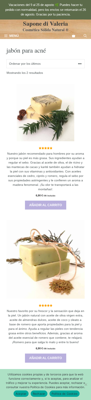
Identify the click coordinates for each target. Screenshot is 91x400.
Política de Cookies (65, 393)
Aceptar (21, 393)
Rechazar (39, 393)
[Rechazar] (86, 384)
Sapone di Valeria (45, 23)
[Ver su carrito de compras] (73, 36)
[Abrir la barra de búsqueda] (85, 36)
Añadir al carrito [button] (45, 205)
